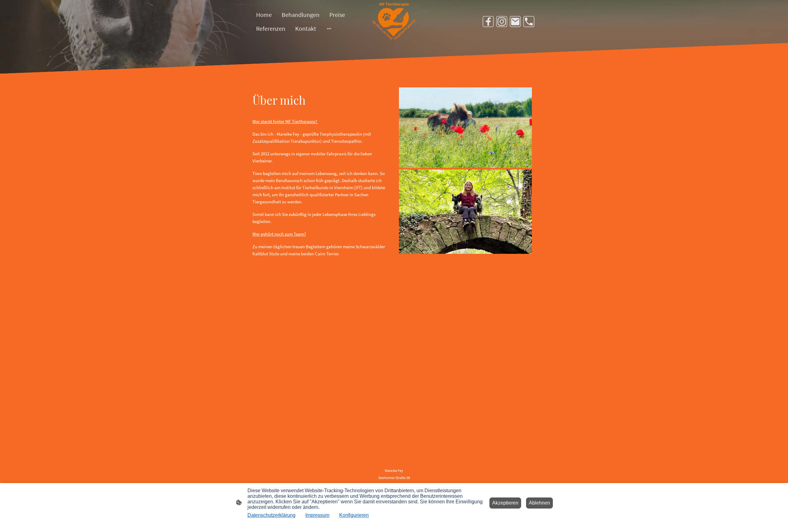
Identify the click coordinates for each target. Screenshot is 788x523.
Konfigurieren (354, 515)
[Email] (515, 21)
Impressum (317, 515)
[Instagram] (501, 21)
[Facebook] (488, 21)
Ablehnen (539, 502)
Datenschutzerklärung (271, 515)
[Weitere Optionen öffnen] (329, 28)
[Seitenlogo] (394, 21)
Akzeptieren (505, 502)
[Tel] (528, 21)
